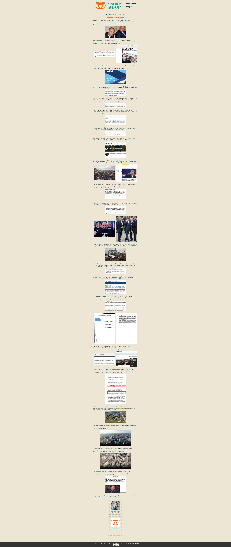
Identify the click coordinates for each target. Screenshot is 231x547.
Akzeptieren (116, 545)
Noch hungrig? (113, 535)
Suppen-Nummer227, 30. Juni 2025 (114, 14)
